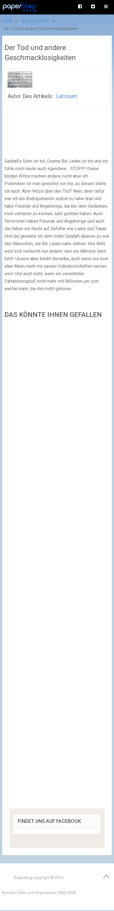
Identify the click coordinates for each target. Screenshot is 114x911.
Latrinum (66, 96)
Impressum (46, 892)
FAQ (62, 892)
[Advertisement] (57, 565)
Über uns (26, 892)
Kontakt (9, 892)
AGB (72, 892)
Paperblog (23, 877)
